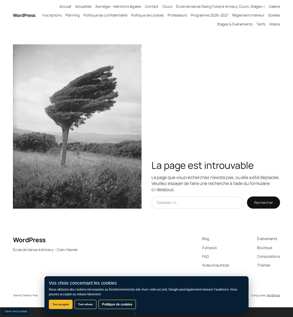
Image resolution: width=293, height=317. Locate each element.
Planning (72, 15)
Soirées (274, 15)
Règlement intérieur (248, 15)
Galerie (274, 6)
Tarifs (260, 24)
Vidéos (274, 24)
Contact (151, 6)
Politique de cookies (147, 15)
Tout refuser (85, 304)
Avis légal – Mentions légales (118, 6)
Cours (167, 6)
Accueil (65, 6)
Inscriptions (52, 15)
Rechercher (263, 202)
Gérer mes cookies (16, 311)
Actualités (83, 6)
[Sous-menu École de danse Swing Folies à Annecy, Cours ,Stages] (264, 6)
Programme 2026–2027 (209, 15)
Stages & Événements (235, 24)
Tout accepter (60, 304)
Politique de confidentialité (105, 15)
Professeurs (177, 15)
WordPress (24, 15)
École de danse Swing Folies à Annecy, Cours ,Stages (219, 6)
